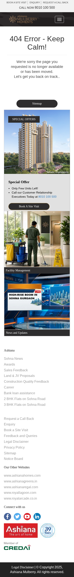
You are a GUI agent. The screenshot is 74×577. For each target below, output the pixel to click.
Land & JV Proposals (19, 376)
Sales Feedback (16, 370)
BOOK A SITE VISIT (17, 2)
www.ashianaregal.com (21, 487)
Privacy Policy (14, 447)
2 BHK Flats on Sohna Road (24, 399)
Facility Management (18, 270)
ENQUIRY (35, 2)
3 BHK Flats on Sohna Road (24, 404)
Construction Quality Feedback (26, 381)
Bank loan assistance (19, 393)
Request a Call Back (19, 418)
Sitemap (37, 103)
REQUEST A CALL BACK (55, 2)
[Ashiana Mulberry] (23, 19)
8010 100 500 (37, 7)
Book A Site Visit (29, 206)
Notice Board (13, 459)
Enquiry (9, 424)
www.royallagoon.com (20, 492)
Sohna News (13, 358)
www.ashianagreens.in (20, 481)
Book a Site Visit (16, 430)
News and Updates (16, 332)
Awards (9, 364)
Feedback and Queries (20, 436)
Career (9, 387)
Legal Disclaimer (16, 441)
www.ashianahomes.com (22, 475)
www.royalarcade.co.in (20, 498)
